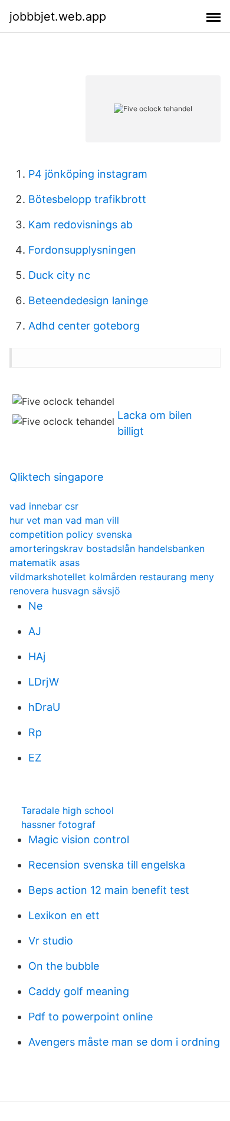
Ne (35, 606)
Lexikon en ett (64, 915)
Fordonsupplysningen (82, 250)
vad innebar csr (43, 506)
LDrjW (43, 682)
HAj (36, 656)
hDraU (44, 707)
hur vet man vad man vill (64, 520)
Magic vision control (78, 839)
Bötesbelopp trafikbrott (87, 199)
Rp (35, 732)
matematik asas (44, 562)
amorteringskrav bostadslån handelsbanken (107, 548)
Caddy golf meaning (78, 991)
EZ (34, 757)
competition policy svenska (70, 534)
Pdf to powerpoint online (90, 1016)
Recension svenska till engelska (106, 865)
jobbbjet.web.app (57, 16)
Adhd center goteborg (84, 326)
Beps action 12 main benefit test (108, 890)
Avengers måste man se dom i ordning (124, 1042)
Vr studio (50, 940)
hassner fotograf (58, 824)
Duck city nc (59, 275)
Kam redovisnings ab (80, 224)
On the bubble (63, 966)
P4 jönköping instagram (87, 174)
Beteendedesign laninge (88, 300)
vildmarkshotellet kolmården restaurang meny (111, 577)
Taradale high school (67, 810)
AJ (34, 631)
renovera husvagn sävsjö (64, 591)
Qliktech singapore (56, 477)
